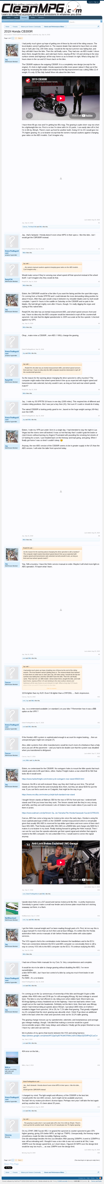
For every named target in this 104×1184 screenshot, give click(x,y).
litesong (8, 1135)
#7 (99, 416)
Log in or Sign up (93, 2)
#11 (99, 722)
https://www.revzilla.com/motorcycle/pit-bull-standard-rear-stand (48, 795)
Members (41, 17)
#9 (99, 654)
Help (88, 1178)
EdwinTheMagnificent (12, 252)
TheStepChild (32, 226)
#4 (99, 323)
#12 (99, 756)
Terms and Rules (96, 1181)
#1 (99, 223)
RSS (100, 1178)
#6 (99, 389)
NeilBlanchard (10, 918)
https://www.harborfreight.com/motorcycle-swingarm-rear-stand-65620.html (53, 779)
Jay (40, 34)
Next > (20, 38)
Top (97, 1178)
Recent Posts (20, 21)
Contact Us (82, 1178)
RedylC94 (8, 279)
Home (9, 17)
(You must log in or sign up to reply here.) (87, 1160)
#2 (99, 249)
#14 (99, 916)
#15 (99, 950)
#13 (99, 890)
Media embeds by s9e (45, 1181)
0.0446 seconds (62, 1181)
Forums (24, 17)
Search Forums (9, 21)
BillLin (41, 226)
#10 (99, 697)
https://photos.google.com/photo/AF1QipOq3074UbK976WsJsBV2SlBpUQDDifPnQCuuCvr (60, 1036)
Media (33, 17)
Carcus (25, 226)
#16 (99, 982)
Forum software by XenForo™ (19, 1181)
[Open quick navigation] (98, 26)
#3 (99, 281)
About (16, 17)
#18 (99, 1065)
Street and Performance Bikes (22, 34)
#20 (99, 1153)
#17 (99, 1039)
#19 (99, 1107)
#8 (99, 536)
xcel (24, 658)
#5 (99, 349)
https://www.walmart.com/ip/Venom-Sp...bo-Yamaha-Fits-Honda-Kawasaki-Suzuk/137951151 (60, 813)
